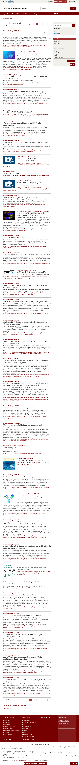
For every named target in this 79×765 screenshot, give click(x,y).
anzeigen (72, 64)
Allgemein (56, 39)
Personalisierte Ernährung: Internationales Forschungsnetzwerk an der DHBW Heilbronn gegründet (27, 362)
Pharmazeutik (25, 730)
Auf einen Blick (6, 720)
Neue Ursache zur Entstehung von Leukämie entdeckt (22, 616)
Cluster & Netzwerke (7, 734)
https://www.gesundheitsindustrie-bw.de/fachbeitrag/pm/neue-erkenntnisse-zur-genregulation (25, 246)
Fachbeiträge (25, 14)
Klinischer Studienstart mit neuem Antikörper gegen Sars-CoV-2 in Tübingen (27, 681)
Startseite (5, 18)
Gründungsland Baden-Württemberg (11, 730)
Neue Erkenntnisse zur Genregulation (16, 237)
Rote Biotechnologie (26, 726)
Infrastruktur (6, 732)
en (74, 14)
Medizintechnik (6, 724)
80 (38, 700)
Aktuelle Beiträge (26, 720)
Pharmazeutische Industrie (9, 726)
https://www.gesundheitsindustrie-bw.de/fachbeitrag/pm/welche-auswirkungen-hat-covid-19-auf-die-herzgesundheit (26, 314)
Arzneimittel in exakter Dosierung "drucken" (19, 408)
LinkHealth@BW (9, 448)
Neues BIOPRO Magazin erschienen (30, 460)
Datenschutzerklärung (21, 760)
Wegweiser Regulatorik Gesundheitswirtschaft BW (64, 721)
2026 (56, 54)
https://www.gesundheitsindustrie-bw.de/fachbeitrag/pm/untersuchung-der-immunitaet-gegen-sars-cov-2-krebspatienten (24, 134)
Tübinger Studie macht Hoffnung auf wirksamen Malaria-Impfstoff (24, 426)
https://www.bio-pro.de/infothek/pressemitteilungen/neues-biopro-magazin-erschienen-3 (33, 463)
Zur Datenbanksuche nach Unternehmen (16, 705)
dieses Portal (58, 32)
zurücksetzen (71, 61)
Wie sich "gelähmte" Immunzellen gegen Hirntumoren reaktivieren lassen (26, 34)
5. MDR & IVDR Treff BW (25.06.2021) (17, 112)
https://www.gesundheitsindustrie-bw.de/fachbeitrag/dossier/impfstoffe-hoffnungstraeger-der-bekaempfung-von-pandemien (23, 68)
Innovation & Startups (63, 723)
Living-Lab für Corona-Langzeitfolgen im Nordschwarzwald (31, 568)
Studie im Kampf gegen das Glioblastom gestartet (20, 477)
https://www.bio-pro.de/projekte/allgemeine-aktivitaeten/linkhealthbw (22, 453)
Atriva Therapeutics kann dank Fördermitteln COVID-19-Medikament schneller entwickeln (24, 658)
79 (34, 700)
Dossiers (24, 724)
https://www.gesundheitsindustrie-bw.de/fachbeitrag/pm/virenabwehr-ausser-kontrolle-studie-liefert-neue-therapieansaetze (27, 264)
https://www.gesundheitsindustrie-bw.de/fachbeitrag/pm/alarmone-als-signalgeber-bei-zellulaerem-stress (27, 607)
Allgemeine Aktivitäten (11, 584)
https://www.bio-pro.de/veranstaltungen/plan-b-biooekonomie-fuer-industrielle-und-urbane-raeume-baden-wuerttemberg (26, 83)
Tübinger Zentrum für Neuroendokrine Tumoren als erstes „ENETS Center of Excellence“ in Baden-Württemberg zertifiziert (26, 523)
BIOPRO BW (50, 1)
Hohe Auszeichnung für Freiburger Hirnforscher (20, 198)
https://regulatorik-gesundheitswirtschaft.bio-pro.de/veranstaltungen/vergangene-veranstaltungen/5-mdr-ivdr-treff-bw (26, 164)
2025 (56, 56)
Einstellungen (74, 763)
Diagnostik (24, 732)
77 (27, 700)
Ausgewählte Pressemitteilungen (29, 722)
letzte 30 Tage (58, 52)
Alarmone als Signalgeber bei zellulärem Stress (19, 595)
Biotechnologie (6, 722)
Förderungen (57, 43)
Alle (56, 51)
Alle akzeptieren (43, 763)
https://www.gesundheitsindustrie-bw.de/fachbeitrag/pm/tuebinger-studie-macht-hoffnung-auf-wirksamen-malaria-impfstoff (25, 439)
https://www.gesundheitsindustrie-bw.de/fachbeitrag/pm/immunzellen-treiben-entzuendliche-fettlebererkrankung (25, 104)
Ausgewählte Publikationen (28, 736)
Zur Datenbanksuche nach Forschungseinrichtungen (19, 709)
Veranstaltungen (34, 14)
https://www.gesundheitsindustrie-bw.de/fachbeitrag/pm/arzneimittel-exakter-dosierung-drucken (24, 417)
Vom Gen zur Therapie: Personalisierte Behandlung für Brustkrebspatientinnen (22, 636)
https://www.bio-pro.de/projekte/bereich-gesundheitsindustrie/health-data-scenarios (26, 175)
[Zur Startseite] (17, 8)
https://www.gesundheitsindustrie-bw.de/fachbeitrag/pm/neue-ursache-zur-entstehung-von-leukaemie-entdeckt (24, 626)
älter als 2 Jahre (59, 57)
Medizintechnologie (26, 728)
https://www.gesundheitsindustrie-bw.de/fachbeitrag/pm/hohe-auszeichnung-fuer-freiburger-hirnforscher (25, 205)
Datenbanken (43, 14)
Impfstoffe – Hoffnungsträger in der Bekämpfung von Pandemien (29, 55)
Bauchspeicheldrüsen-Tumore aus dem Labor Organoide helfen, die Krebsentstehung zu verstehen (27, 547)
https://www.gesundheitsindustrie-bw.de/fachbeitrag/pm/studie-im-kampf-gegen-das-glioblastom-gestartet (26, 487)
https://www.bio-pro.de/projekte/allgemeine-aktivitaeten (18, 588)
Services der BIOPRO (53, 14)
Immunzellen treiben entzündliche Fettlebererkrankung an (24, 92)
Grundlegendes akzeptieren (30, 763)
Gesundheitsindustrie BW (60, 1)
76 (23, 700)
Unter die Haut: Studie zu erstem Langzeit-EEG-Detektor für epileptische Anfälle (25, 286)
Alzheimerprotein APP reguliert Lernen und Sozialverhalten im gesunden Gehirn (25, 143)
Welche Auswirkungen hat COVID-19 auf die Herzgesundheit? (25, 302)
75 (41, 24)
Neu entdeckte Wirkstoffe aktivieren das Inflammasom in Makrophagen (31, 214)
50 (37, 24)
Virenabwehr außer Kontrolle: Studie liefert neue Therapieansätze (26, 255)
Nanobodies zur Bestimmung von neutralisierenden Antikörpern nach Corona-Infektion (33, 498)
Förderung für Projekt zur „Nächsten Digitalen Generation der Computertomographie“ (25, 323)
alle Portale (57, 33)
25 (33, 24)
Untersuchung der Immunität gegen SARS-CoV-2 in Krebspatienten (22, 124)
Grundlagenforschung (27, 734)
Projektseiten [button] (71, 1)
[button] (74, 49)
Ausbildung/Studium (7, 728)
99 (45, 700)
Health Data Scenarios (11, 173)
